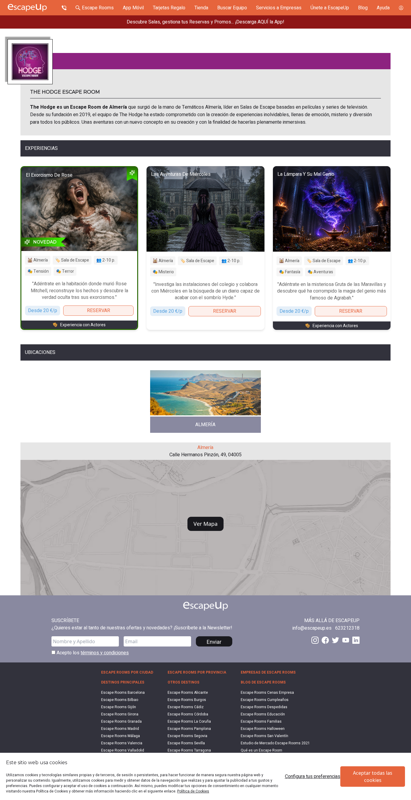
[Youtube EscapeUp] (345, 640)
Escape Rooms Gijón (118, 707)
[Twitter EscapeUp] (335, 640)
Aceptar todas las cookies (372, 776)
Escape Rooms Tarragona (189, 750)
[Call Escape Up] (64, 7)
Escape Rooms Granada (121, 721)
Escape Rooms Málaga (120, 736)
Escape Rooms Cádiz (186, 707)
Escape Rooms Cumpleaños (265, 699)
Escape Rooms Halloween (263, 728)
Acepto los (92, 652)
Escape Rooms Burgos (187, 699)
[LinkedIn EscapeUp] (356, 640)
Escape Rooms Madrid (120, 728)
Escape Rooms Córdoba (188, 714)
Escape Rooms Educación (263, 714)
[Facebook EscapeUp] (325, 640)
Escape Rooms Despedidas (264, 707)
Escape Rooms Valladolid (122, 750)
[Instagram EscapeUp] (315, 640)
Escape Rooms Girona (119, 714)
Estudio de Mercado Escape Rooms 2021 (275, 743)
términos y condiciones (105, 652)
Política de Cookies (193, 791)
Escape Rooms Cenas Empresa (267, 692)
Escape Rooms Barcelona (123, 692)
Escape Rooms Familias (261, 721)
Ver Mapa (205, 523)
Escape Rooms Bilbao (119, 699)
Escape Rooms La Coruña (189, 721)
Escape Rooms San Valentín (264, 736)
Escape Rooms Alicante (188, 692)
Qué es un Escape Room (261, 750)
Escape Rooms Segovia (187, 736)
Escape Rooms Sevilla (186, 743)
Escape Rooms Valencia (121, 743)
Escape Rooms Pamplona (189, 728)
